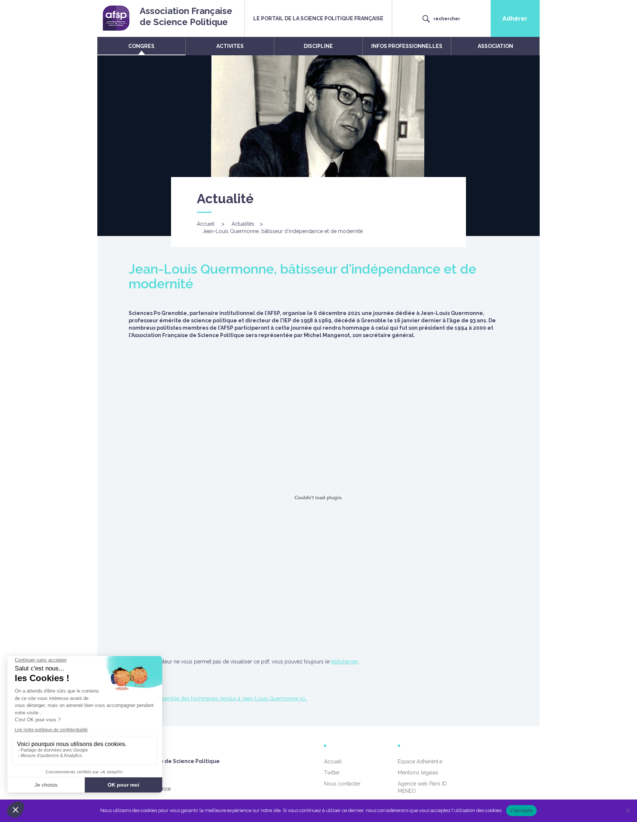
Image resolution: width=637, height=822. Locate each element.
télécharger (344, 662)
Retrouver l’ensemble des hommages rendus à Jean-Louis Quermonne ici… (218, 698)
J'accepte (521, 810)
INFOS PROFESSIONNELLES (406, 46)
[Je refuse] (627, 810)
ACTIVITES (230, 46)
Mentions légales (418, 773)
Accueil (206, 224)
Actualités (243, 224)
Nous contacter (342, 784)
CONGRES (141, 46)
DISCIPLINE (318, 46)
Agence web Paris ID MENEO (422, 787)
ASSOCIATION (495, 46)
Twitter (332, 773)
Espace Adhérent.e (420, 761)
